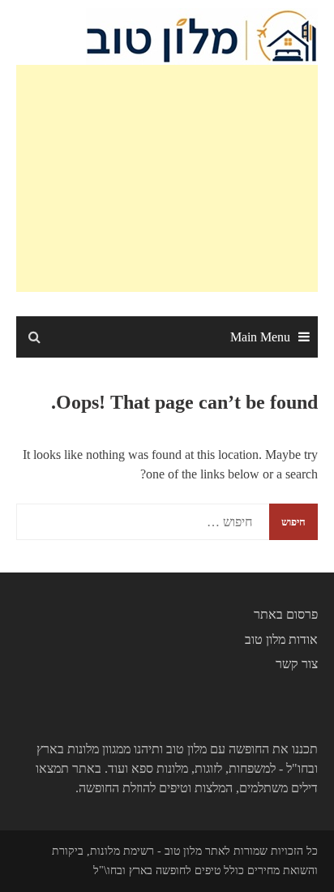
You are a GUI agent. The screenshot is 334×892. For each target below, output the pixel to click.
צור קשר (297, 664)
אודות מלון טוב (281, 639)
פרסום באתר (286, 614)
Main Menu (260, 337)
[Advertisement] (167, 178)
